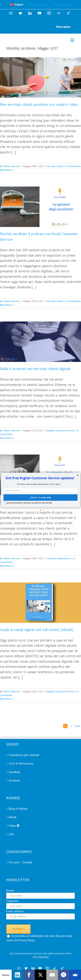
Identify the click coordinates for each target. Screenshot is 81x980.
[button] (40, 478)
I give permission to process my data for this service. (29, 503)
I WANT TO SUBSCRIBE (40, 497)
